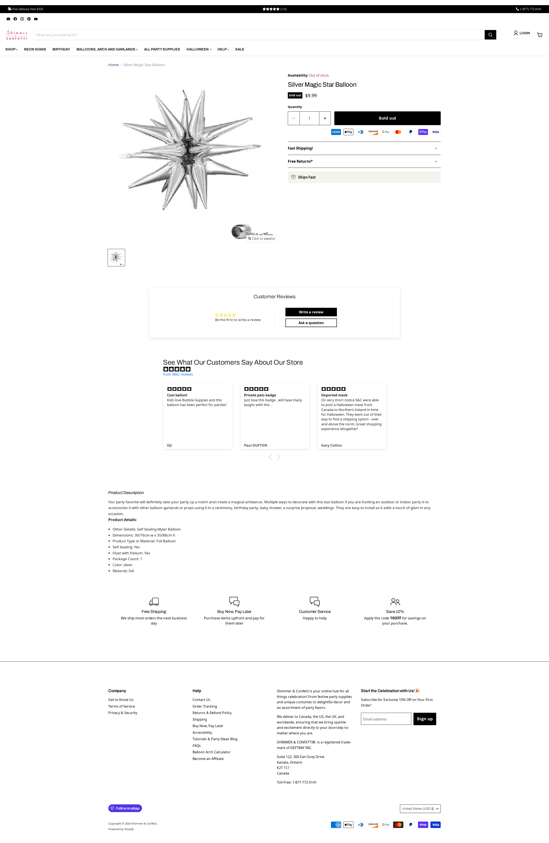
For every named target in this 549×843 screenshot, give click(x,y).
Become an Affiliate (208, 758)
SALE (239, 49)
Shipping (200, 719)
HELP (222, 49)
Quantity (295, 107)
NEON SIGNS (35, 49)
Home (113, 64)
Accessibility (202, 732)
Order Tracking (205, 706)
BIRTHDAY (61, 49)
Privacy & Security (122, 712)
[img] (276, 369)
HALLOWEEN (198, 49)
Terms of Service (121, 706)
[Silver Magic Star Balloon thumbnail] (116, 257)
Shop (10, 49)
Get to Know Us (121, 699)
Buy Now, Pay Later (208, 725)
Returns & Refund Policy (212, 712)
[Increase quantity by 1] (325, 118)
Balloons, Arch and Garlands (106, 49)
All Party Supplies (162, 49)
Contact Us (201, 699)
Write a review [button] (311, 312)
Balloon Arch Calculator (212, 752)
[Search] (490, 34)
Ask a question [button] (311, 322)
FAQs (197, 745)
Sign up (425, 719)
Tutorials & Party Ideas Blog (215, 739)
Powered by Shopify (121, 829)
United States (418, 809)
